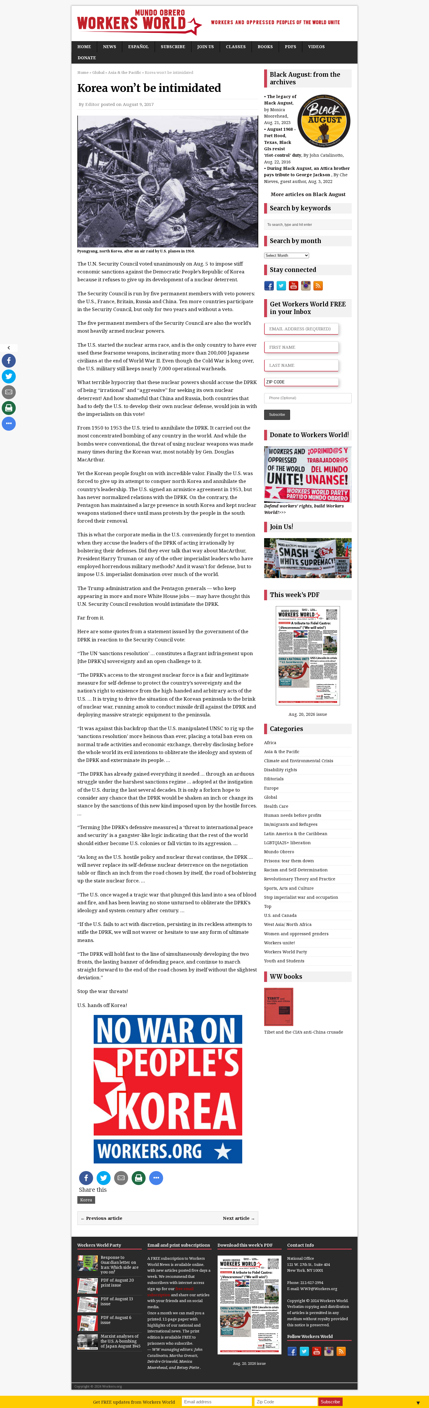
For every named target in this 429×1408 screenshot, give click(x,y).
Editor (92, 104)
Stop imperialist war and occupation (301, 897)
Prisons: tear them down (289, 860)
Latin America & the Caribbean (295, 833)
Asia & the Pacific (281, 751)
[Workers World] (215, 23)
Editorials (274, 778)
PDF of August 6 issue (116, 1320)
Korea (86, 1200)
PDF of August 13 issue (117, 1301)
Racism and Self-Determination (296, 870)
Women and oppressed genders (296, 933)
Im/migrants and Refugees (291, 824)
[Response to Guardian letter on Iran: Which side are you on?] (87, 1267)
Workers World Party (285, 952)
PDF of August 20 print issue (117, 1283)
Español (138, 46)
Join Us (205, 46)
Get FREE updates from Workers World (134, 1402)
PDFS (290, 46)
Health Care (276, 806)
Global (98, 72)
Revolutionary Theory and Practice (299, 879)
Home (84, 46)
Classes (236, 46)
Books (265, 46)
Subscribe (173, 46)
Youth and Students (284, 961)
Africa (270, 742)
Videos (316, 46)
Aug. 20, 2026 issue (308, 714)
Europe (271, 788)
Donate (87, 57)
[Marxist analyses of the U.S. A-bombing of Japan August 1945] (87, 1346)
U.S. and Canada (280, 915)
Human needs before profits (292, 815)
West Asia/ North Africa (288, 924)
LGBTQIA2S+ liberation (287, 842)
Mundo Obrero (279, 851)
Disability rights (280, 769)
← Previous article (101, 1218)
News (109, 46)
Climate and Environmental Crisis (298, 760)
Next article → (239, 1218)
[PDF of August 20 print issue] (87, 1290)
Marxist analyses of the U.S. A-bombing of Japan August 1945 (120, 1341)
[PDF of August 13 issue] (87, 1309)
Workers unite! (279, 942)
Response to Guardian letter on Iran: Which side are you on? (120, 1265)
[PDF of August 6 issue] (87, 1328)
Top (267, 906)
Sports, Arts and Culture (289, 888)
